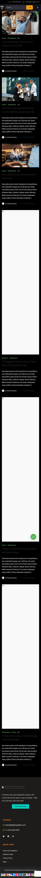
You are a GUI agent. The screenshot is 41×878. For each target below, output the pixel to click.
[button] (20, 806)
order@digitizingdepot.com (32, 2)
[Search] (29, 7)
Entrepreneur (12, 38)
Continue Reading (28, 71)
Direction (5, 358)
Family (14, 732)
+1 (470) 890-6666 (16, 2)
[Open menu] (37, 7)
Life (18, 38)
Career (4, 38)
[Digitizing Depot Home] (2, 7)
